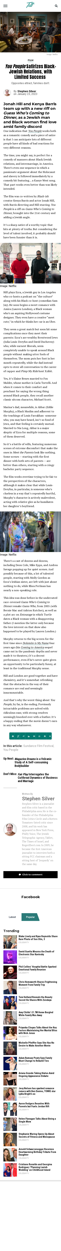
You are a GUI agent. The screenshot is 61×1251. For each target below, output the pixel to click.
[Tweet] (17, 736)
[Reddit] (22, 736)
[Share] (12, 736)
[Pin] (43, 736)
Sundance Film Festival (38, 746)
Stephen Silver (26, 91)
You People (35, 131)
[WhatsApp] (38, 736)
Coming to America (32, 647)
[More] (49, 736)
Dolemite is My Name (36, 643)
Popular (30, 917)
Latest (12, 917)
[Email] (33, 736)
